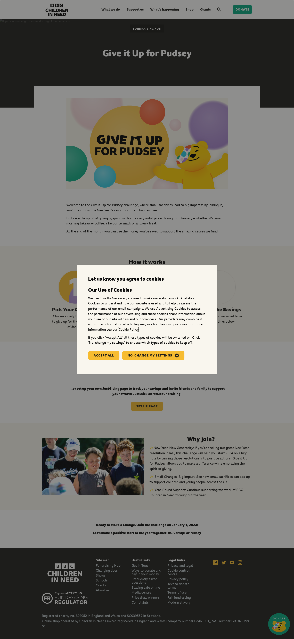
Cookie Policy (128, 329)
